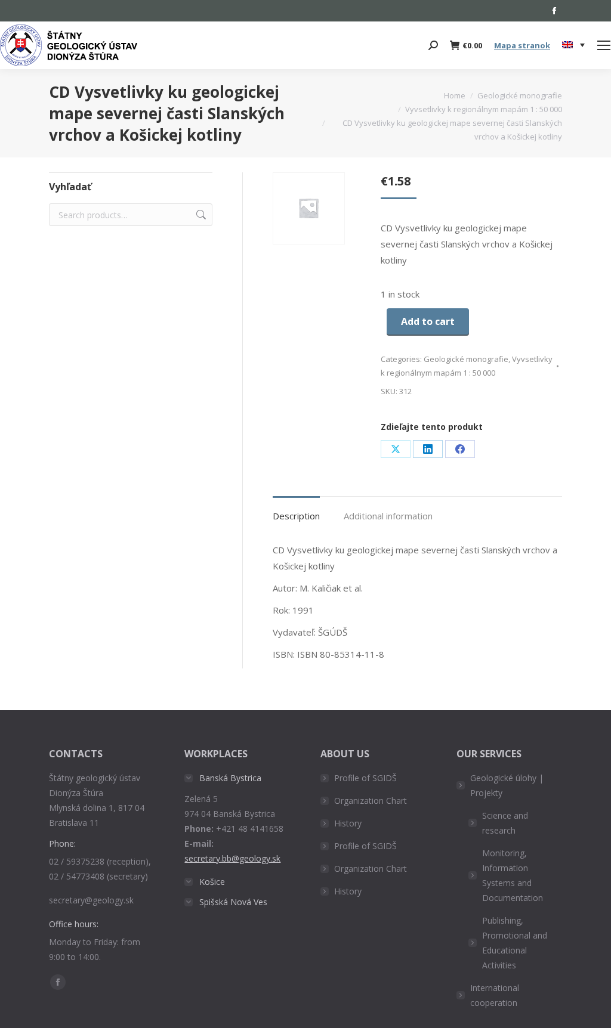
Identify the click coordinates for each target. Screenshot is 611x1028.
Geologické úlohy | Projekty (507, 785)
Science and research (505, 823)
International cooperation (494, 995)
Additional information (388, 516)
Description (296, 516)
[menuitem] (573, 45)
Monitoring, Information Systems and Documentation (512, 875)
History (348, 823)
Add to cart (428, 321)
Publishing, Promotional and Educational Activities (514, 943)
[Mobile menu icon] (604, 45)
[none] (573, 46)
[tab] (296, 510)
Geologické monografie (466, 359)
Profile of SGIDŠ (365, 778)
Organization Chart (370, 800)
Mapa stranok (522, 45)
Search (200, 214)
